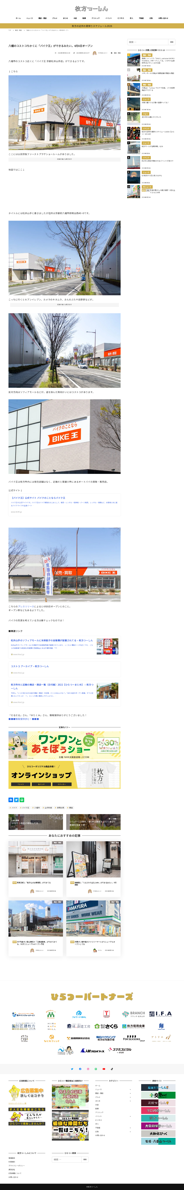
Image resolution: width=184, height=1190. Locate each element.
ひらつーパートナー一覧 (17, 1103)
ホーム (18, 18)
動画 (84, 18)
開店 (71, 807)
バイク (14, 807)
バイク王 (25, 807)
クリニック (96, 18)
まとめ (65, 18)
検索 (171, 42)
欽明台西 (60, 807)
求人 (131, 18)
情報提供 (11, 1158)
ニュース (29, 18)
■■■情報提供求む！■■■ (23, 718)
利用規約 (11, 1162)
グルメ (54, 18)
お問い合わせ (163, 18)
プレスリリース (26, 606)
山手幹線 (48, 807)
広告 (151, 18)
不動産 (141, 18)
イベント (108, 18)
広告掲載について (14, 1173)
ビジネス (121, 18)
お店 (75, 18)
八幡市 (37, 807)
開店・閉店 (43, 18)
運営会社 (11, 1169)
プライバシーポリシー (16, 1165)
